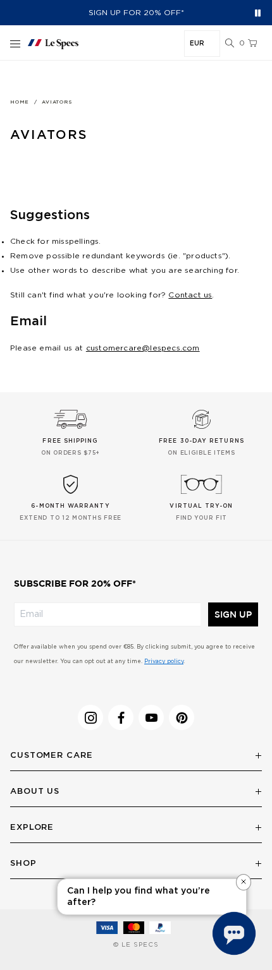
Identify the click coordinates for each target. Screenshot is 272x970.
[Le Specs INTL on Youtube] (151, 717)
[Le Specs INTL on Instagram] (90, 717)
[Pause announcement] (258, 13)
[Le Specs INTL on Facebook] (120, 717)
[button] (229, 43)
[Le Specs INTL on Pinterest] (181, 717)
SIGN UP (233, 614)
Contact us (190, 295)
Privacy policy (163, 661)
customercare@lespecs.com (143, 348)
